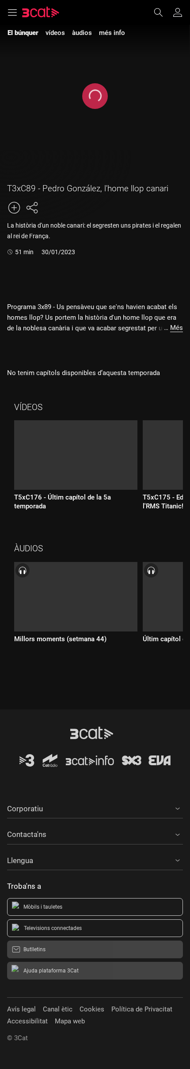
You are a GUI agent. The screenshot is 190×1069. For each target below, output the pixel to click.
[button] (95, 807)
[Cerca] (162, 12)
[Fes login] (177, 12)
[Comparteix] (32, 208)
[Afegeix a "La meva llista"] (14, 208)
